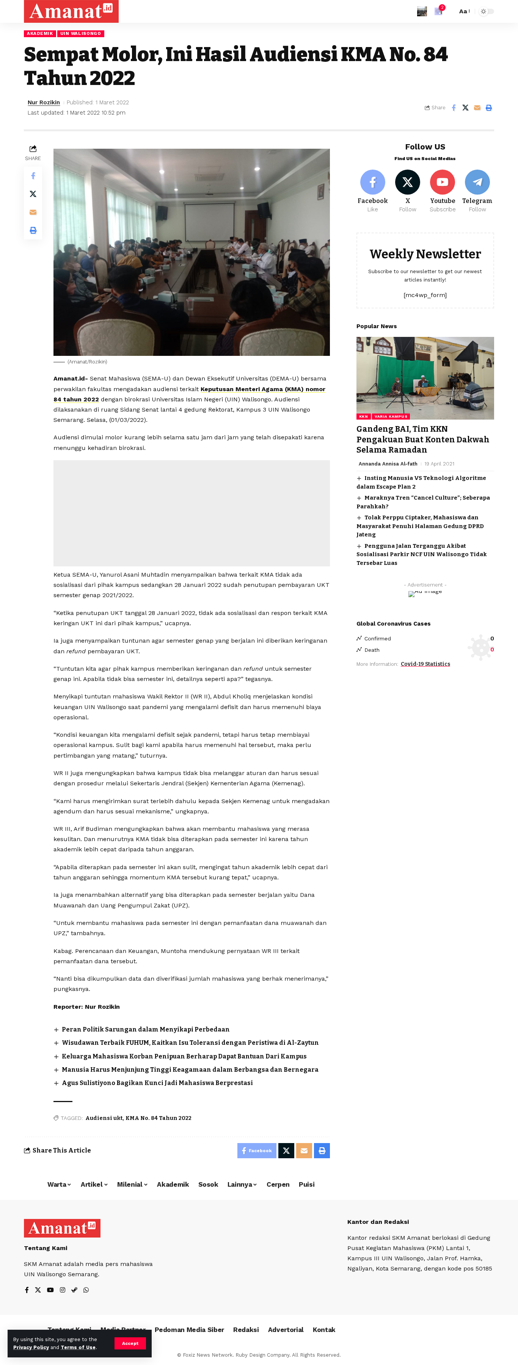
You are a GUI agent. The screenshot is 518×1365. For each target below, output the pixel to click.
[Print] (488, 108)
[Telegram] (477, 192)
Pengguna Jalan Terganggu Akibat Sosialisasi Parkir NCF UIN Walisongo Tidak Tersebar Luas (421, 554)
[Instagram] (62, 1290)
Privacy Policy (31, 1347)
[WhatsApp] (86, 1290)
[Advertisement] (191, 513)
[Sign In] (422, 11)
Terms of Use (78, 1347)
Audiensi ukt (103, 1118)
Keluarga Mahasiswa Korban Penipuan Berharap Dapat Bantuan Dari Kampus (184, 1056)
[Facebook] (372, 192)
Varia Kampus (391, 416)
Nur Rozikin (44, 102)
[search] (450, 11)
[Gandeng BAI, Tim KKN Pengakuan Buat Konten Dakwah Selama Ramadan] (425, 378)
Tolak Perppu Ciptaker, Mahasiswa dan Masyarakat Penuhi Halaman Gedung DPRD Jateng (420, 526)
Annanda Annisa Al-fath (388, 464)
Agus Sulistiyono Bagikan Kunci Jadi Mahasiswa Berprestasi (157, 1083)
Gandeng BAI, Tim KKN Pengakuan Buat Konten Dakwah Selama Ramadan (423, 439)
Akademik (40, 33)
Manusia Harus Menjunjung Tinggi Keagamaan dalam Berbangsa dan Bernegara (190, 1069)
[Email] (477, 108)
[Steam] (74, 1290)
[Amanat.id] (71, 11)
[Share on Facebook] (453, 108)
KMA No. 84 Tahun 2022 (159, 1118)
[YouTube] (50, 1290)
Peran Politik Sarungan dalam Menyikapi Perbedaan (146, 1029)
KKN (363, 416)
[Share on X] (465, 108)
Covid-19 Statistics (425, 664)
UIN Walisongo (80, 33)
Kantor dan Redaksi (378, 1221)
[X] (407, 192)
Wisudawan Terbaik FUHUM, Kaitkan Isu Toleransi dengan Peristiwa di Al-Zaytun (190, 1042)
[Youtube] (442, 192)
